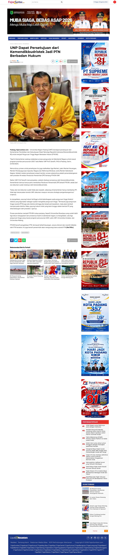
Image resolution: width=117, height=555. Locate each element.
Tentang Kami (23, 542)
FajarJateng (40, 548)
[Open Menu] (114, 2)
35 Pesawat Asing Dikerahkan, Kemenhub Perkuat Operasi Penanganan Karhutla (97, 491)
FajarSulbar (79, 548)
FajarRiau (52, 545)
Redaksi (14, 542)
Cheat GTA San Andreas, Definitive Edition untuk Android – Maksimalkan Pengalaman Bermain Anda (97, 457)
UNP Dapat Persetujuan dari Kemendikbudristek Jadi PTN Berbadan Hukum (35, 52)
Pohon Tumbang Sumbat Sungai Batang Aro (97, 515)
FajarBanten (14, 548)
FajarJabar (31, 548)
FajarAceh (24, 545)
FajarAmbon (39, 550)
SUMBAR (81, 38)
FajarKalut (47, 550)
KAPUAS (43, 38)
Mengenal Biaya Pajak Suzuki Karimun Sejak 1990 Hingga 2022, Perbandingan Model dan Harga (96, 450)
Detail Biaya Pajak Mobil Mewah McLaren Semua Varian (96, 467)
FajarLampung (92, 545)
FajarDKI (23, 548)
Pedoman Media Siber (39, 542)
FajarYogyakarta (60, 548)
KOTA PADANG (91, 38)
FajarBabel (102, 545)
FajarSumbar (15, 545)
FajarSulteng (88, 548)
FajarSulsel (18, 550)
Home (12, 43)
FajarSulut (70, 548)
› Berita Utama (18, 43)
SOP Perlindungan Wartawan (60, 542)
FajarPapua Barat (75, 552)
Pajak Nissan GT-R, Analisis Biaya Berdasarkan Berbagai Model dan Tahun (96, 472)
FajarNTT (100, 550)
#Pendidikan (25, 232)
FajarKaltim (84, 550)
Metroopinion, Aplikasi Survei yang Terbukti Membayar (95, 463)
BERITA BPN (34, 38)
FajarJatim (49, 548)
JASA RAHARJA (54, 38)
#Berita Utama (15, 232)
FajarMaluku (46, 552)
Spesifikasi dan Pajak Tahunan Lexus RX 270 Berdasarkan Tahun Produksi (96, 478)
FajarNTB (92, 550)
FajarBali (38, 552)
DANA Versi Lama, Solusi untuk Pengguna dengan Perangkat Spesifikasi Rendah (96, 444)
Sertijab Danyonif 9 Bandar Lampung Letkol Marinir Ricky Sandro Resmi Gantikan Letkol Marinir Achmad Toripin (95, 432)
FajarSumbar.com (96, 542)
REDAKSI (12, 38)
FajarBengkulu (81, 545)
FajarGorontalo (28, 550)
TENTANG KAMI (22, 38)
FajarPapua (64, 552)
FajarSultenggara (100, 548)
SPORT (64, 38)
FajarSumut (33, 545)
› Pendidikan (25, 43)
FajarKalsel (75, 550)
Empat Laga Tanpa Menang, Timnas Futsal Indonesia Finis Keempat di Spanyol (98, 507)
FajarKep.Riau (43, 545)
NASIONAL (72, 38)
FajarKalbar (56, 550)
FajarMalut (55, 552)
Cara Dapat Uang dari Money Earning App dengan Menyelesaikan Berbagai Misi (99, 524)
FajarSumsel (70, 545)
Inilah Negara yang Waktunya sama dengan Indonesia (95, 426)
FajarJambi (61, 545)
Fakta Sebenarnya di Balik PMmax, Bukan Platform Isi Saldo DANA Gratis (96, 438)
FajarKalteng (65, 550)
